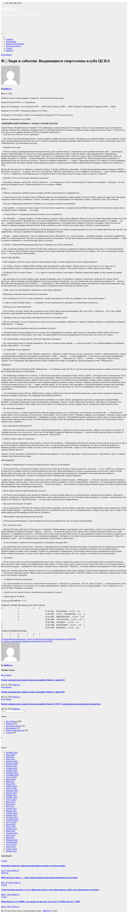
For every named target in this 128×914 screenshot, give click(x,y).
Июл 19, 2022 (6, 883)
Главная (9, 39)
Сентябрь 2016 (12, 820)
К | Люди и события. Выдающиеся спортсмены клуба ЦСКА (27, 641)
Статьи (9, 48)
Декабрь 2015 (12, 833)
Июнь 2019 (11, 779)
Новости (9, 50)
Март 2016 (10, 831)
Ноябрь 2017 (11, 795)
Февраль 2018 (12, 790)
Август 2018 (11, 788)
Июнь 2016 (11, 826)
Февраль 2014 (12, 840)
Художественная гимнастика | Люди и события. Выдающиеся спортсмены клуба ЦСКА (38, 639)
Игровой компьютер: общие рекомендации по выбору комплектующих (33, 866)
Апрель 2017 (11, 808)
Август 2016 (11, 822)
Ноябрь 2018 (11, 786)
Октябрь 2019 (12, 773)
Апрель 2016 (11, 829)
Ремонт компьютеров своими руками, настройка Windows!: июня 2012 (33, 692)
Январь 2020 (11, 766)
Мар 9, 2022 (6, 907)
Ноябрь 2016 (11, 815)
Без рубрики (6, 55)
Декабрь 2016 (12, 813)
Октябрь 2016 (12, 817)
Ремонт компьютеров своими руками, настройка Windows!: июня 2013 (33, 680)
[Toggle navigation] (2, 33)
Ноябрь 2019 (11, 770)
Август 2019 (11, 777)
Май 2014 (10, 837)
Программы (11, 41)
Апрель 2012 (11, 849)
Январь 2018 (11, 793)
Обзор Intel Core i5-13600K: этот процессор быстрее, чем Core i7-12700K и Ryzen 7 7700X (40, 902)
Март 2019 (10, 784)
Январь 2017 (11, 811)
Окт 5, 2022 (6, 870)
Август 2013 (11, 844)
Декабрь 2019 (12, 768)
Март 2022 (10, 759)
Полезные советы (13, 46)
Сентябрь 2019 (12, 775)
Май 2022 (10, 757)
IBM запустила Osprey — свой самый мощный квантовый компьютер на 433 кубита (39, 878)
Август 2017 (11, 799)
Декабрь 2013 (12, 842)
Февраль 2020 (12, 764)
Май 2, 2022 (6, 894)
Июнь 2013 (11, 846)
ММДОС (9, 9)
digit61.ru (7, 89)
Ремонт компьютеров (15, 44)
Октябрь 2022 (12, 752)
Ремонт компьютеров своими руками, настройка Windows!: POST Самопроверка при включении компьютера (51, 704)
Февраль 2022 (12, 761)
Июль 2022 (10, 755)
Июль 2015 (10, 835)
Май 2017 (10, 806)
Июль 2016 (10, 824)
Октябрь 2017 (12, 797)
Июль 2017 (10, 802)
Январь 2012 (11, 851)
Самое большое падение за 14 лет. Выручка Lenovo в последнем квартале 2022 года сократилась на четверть (50, 890)
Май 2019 (10, 782)
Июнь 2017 (11, 804)
